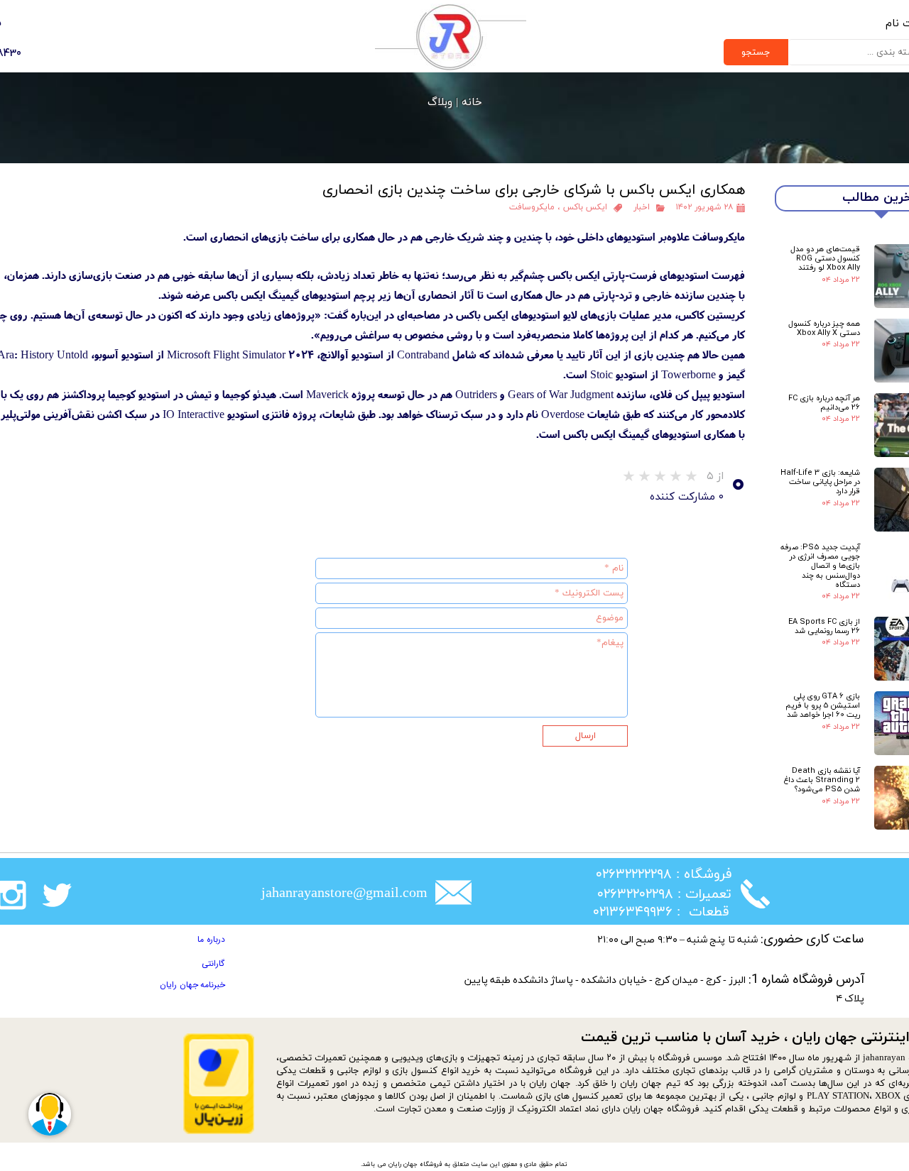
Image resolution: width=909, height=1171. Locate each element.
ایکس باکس (585, 207)
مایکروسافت (532, 207)
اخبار (641, 207)
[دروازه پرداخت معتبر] (218, 1131)
